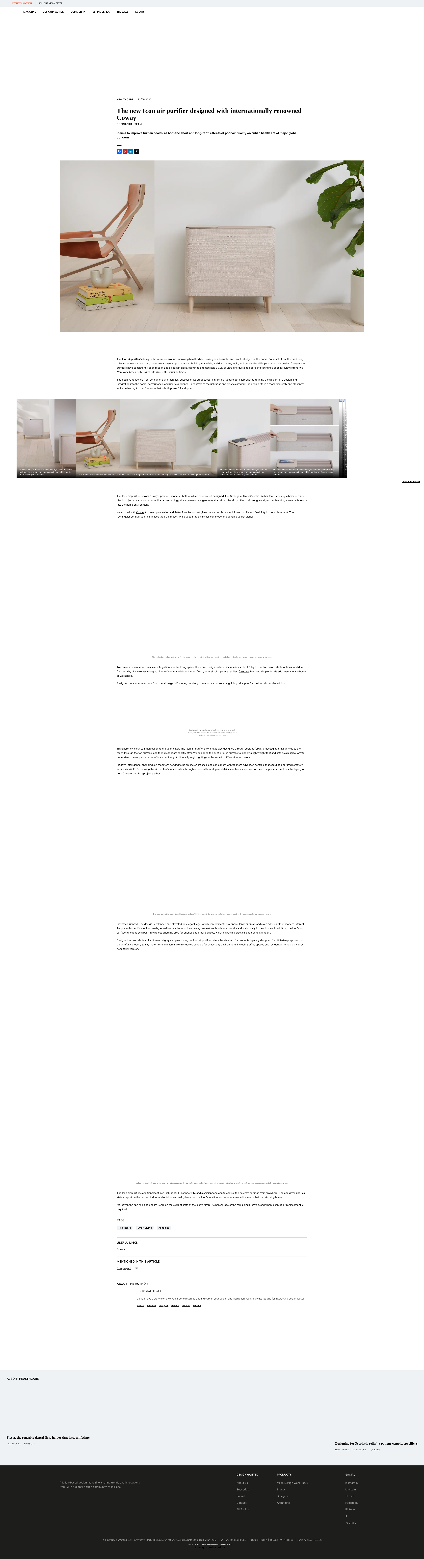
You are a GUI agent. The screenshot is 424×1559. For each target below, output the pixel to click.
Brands (281, 1489)
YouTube (350, 1522)
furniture (244, 671)
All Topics (243, 1509)
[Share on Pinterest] (125, 151)
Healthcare (125, 99)
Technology (359, 1449)
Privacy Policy (194, 1544)
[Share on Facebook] (119, 151)
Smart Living (144, 1227)
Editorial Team (131, 124)
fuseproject (124, 1268)
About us (242, 1482)
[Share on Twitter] (136, 151)
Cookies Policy (226, 1544)
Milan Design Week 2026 (292, 1482)
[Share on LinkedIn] (130, 151)
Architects (283, 1502)
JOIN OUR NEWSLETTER (50, 3)
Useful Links (127, 1242)
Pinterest (186, 1305)
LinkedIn (350, 1489)
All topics (164, 1227)
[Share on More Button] (142, 151)
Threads (350, 1496)
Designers (283, 1496)
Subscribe (243, 1489)
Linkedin (175, 1305)
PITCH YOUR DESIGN (22, 3)
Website (140, 1305)
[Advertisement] (212, 344)
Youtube (197, 1305)
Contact (242, 1502)
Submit (241, 1496)
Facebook (151, 1305)
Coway (140, 512)
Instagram (163, 1305)
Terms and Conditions (209, 1544)
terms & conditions (265, 1358)
